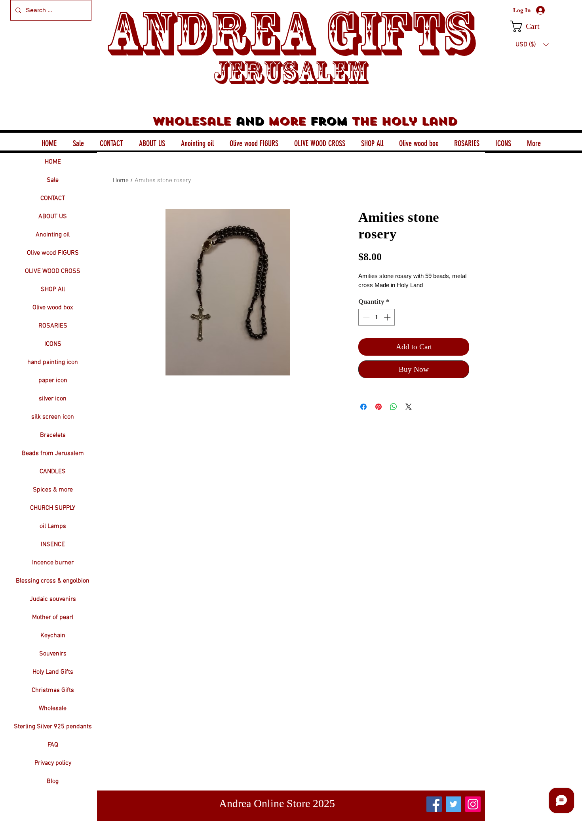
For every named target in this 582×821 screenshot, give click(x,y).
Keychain (52, 636)
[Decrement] (365, 317)
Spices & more (53, 490)
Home (121, 181)
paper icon (52, 381)
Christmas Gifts (53, 690)
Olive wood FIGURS (53, 253)
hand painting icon (52, 362)
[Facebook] (434, 804)
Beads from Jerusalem (53, 453)
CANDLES (53, 472)
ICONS (52, 344)
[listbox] (532, 44)
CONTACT (52, 198)
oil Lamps (53, 526)
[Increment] (388, 317)
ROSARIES (52, 326)
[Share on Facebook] (363, 406)
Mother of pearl (52, 617)
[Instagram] (473, 804)
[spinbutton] (376, 317)
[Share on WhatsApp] (393, 406)
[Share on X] (408, 406)
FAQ (53, 745)
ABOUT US (52, 217)
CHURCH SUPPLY (52, 508)
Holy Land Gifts (52, 672)
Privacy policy (52, 763)
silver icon (53, 399)
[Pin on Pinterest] (378, 406)
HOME (53, 162)
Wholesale (53, 708)
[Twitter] (453, 804)
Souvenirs (53, 654)
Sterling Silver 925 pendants (53, 727)
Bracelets (53, 435)
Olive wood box (52, 308)
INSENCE (53, 545)
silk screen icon (52, 417)
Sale (53, 180)
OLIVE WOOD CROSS (52, 271)
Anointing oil (53, 235)
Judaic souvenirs (53, 599)
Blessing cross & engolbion (52, 581)
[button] (531, 26)
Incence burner (53, 563)
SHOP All (53, 289)
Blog (53, 781)
